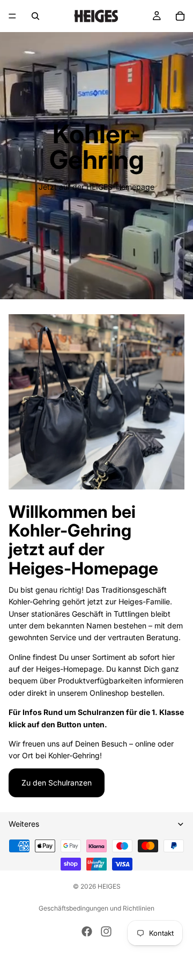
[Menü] (12, 16)
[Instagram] (106, 931)
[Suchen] (35, 16)
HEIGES (109, 886)
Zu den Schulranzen (56, 782)
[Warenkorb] (180, 16)
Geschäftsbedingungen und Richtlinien (96, 908)
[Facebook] (86, 931)
